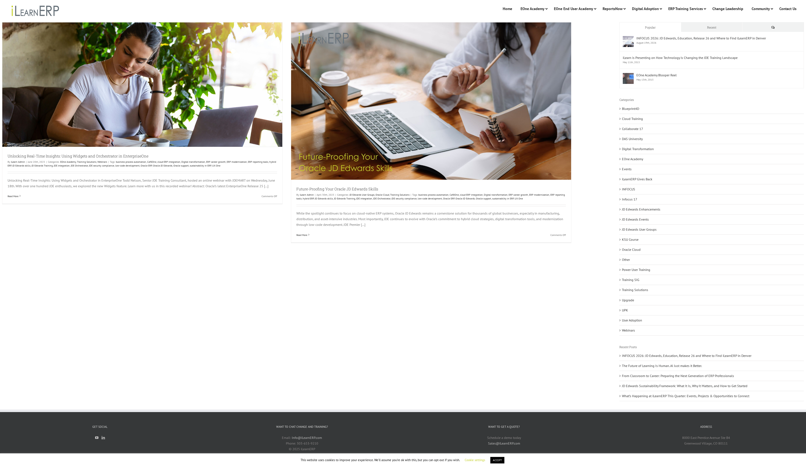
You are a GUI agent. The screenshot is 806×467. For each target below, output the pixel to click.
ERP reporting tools (258, 161)
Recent (711, 27)
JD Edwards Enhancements (641, 209)
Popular (650, 27)
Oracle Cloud (382, 194)
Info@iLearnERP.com (307, 438)
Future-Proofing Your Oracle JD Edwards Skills (337, 188)
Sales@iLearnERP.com (504, 443)
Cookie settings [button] (475, 460)
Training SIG (630, 280)
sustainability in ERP (200, 165)
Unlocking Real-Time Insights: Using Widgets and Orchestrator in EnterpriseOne (78, 156)
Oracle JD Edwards (162, 165)
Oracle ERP (146, 165)
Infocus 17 (629, 199)
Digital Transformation (638, 149)
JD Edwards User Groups (361, 194)
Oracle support (181, 165)
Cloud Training (632, 119)
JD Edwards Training (42, 165)
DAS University (632, 139)
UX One (216, 165)
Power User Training (636, 270)
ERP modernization (237, 161)
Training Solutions (86, 161)
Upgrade (628, 300)
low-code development (127, 165)
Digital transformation (193, 161)
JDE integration (62, 165)
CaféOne (151, 161)
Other (626, 260)
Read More (13, 196)
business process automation (131, 161)
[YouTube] (96, 437)
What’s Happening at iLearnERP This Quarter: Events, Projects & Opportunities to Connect (685, 396)
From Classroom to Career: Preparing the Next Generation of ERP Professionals (678, 376)
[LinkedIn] (103, 437)
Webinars (102, 161)
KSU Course (630, 239)
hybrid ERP (308, 198)
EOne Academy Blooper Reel (656, 75)
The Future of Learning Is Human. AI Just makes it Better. (662, 366)
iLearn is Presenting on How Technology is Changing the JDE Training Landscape (680, 58)
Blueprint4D (630, 109)
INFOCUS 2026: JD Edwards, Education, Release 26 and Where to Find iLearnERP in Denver (701, 38)
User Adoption (632, 320)
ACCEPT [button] (497, 460)
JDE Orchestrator (79, 165)
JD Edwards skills (21, 165)
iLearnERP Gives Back (637, 179)
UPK (625, 310)
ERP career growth (216, 161)
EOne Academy (68, 161)
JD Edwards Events (635, 219)
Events (627, 169)
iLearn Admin (18, 161)
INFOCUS (628, 189)
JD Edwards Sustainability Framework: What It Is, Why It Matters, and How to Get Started (684, 386)
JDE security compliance (101, 165)
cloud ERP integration (168, 161)
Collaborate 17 (632, 129)
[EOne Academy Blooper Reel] (628, 76)
